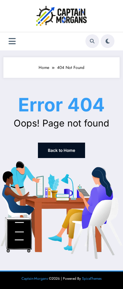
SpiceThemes (91, 278)
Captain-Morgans (35, 278)
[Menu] (12, 41)
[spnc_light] (107, 41)
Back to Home (61, 150)
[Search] (92, 41)
